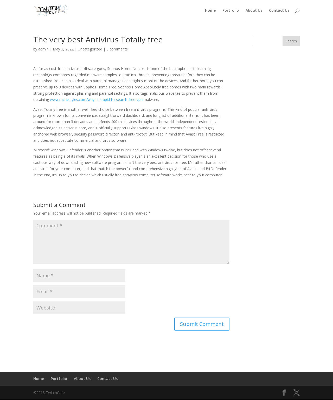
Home (210, 11)
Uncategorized (90, 49)
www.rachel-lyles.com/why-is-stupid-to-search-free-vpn (96, 99)
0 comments (117, 49)
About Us (254, 11)
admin (43, 49)
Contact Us (279, 11)
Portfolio (230, 11)
